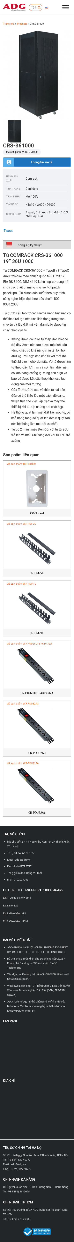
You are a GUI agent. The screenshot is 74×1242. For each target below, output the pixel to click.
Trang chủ (9, 23)
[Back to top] (62, 1229)
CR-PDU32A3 (37, 753)
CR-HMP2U (37, 573)
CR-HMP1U (37, 633)
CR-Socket (37, 513)
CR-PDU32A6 (37, 812)
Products (22, 23)
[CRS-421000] (37, 74)
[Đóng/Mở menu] (65, 7)
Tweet (8, 231)
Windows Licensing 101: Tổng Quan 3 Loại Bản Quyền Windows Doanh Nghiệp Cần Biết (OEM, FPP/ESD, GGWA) (39, 990)
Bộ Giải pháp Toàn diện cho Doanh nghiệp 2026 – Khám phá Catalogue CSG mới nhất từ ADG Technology (36, 963)
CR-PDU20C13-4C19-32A (37, 693)
